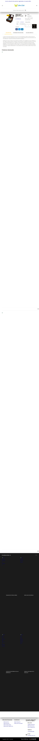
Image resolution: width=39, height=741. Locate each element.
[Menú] (2, 5)
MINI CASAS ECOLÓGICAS (28, 595)
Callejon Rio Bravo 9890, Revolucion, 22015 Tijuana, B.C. (31, 726)
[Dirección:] (26, 725)
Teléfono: (30, 729)
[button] (12, 16)
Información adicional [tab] (18, 32)
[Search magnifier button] (25, 10)
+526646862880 (31, 731)
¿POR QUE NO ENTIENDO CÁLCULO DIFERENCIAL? (12, 672)
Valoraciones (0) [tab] (29, 32)
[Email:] (26, 734)
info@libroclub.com (31, 735)
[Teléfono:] (26, 730)
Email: (29, 734)
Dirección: (30, 722)
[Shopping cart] (36, 5)
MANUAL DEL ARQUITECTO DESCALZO (29, 672)
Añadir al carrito (34, 26)
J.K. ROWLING (18, 18)
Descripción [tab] (8, 32)
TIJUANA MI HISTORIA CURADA (11, 595)
